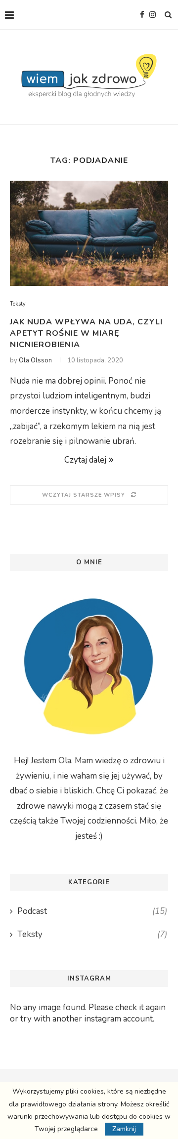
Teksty (18, 304)
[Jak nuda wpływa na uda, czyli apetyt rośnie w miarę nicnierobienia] (89, 233)
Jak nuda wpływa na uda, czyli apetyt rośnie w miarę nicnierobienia (86, 333)
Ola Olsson (35, 360)
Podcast (92, 911)
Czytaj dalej (85, 460)
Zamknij (124, 1129)
